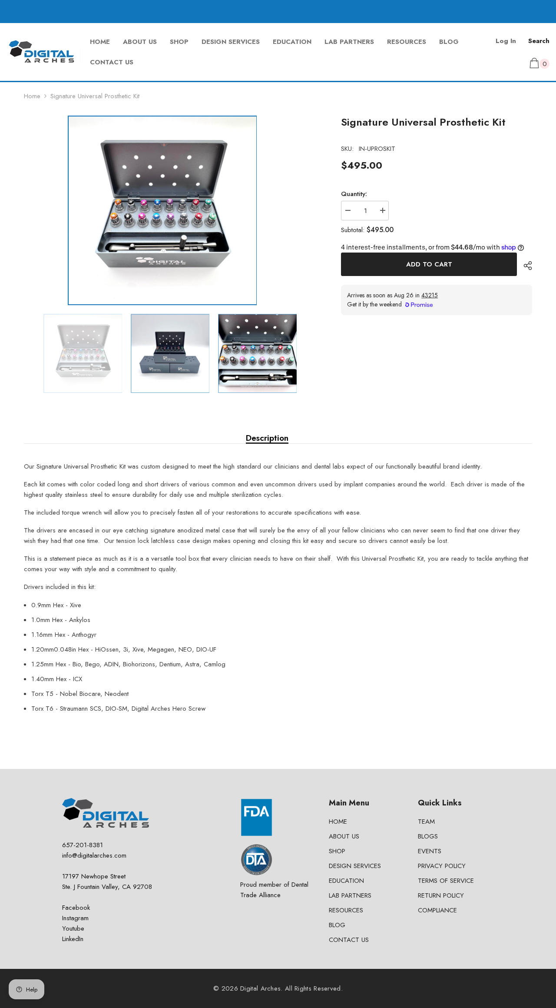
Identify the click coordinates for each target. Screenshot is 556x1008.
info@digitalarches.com (94, 855)
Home (32, 96)
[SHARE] (524, 265)
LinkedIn (72, 939)
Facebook (76, 907)
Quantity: (354, 194)
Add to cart (429, 264)
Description (267, 438)
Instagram (75, 918)
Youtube (73, 928)
